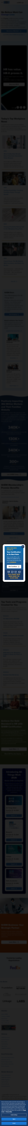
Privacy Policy (9, 1111)
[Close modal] (23, 546)
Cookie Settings (14, 1114)
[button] (14, 566)
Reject (14, 1119)
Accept (14, 1123)
